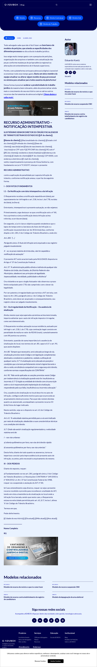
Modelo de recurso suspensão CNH (78, 104)
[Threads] (62, 620)
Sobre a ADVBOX (70, 642)
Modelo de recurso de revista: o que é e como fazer (23, 587)
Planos (36, 639)
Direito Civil (76, 18)
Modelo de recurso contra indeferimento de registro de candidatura (76, 116)
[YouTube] (40, 620)
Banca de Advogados (25, 639)
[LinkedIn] (74, 72)
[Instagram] (70, 72)
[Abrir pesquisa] (56, 4)
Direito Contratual (56, 18)
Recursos (37, 18)
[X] (57, 620)
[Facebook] (66, 72)
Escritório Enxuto (24, 637)
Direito (22, 18)
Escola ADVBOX (55, 637)
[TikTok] (51, 620)
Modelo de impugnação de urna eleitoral (67, 597)
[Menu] (90, 4)
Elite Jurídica (22, 642)
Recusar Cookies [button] (40, 661)
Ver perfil (68, 76)
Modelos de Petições (71, 639)
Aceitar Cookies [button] (55, 661)
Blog (66, 637)
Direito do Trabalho (50, 24)
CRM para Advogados (40, 637)
